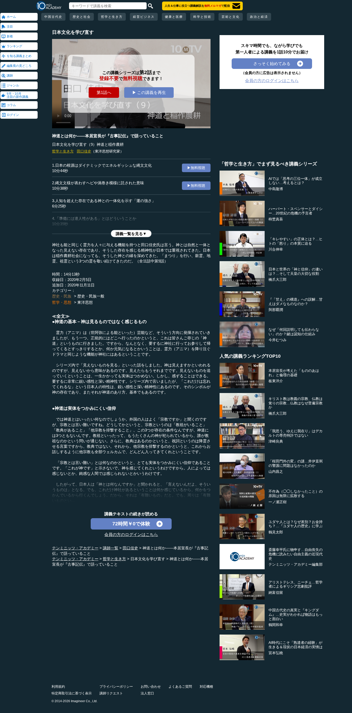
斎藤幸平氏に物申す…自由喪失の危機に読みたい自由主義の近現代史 (296, 554)
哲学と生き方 (112, 17)
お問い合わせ (151, 686)
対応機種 (206, 686)
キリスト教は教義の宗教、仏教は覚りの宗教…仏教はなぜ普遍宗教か (296, 403)
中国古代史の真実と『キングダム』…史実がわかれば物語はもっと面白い (296, 614)
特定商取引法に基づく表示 (72, 693)
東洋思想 (85, 302)
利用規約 (58, 686)
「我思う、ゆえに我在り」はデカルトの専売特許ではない (296, 433)
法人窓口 (147, 693)
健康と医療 (174, 17)
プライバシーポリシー (116, 686)
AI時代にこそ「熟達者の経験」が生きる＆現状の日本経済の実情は (296, 644)
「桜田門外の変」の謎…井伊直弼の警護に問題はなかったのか (296, 463)
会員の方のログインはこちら (131, 534)
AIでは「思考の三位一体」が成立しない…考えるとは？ (295, 181)
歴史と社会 (82, 17)
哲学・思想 (61, 302)
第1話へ (104, 92)
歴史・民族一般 (90, 296)
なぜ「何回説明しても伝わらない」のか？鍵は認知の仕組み (294, 331)
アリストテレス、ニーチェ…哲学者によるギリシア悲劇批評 (296, 584)
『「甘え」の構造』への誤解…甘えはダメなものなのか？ (296, 301)
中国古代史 (53, 17)
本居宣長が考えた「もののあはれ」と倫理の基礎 (294, 372)
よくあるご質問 (180, 686)
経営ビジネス (144, 17)
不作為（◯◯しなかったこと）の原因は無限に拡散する (296, 493)
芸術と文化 (231, 17)
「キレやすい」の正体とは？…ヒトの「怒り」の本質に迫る (296, 241)
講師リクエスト (111, 693)
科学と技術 (202, 17)
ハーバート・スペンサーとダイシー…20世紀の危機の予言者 (296, 211)
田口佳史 (84, 151)
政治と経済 (259, 17)
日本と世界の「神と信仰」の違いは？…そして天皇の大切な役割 (296, 271)
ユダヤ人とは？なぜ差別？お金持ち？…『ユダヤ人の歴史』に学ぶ (296, 524)
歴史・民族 (61, 296)
